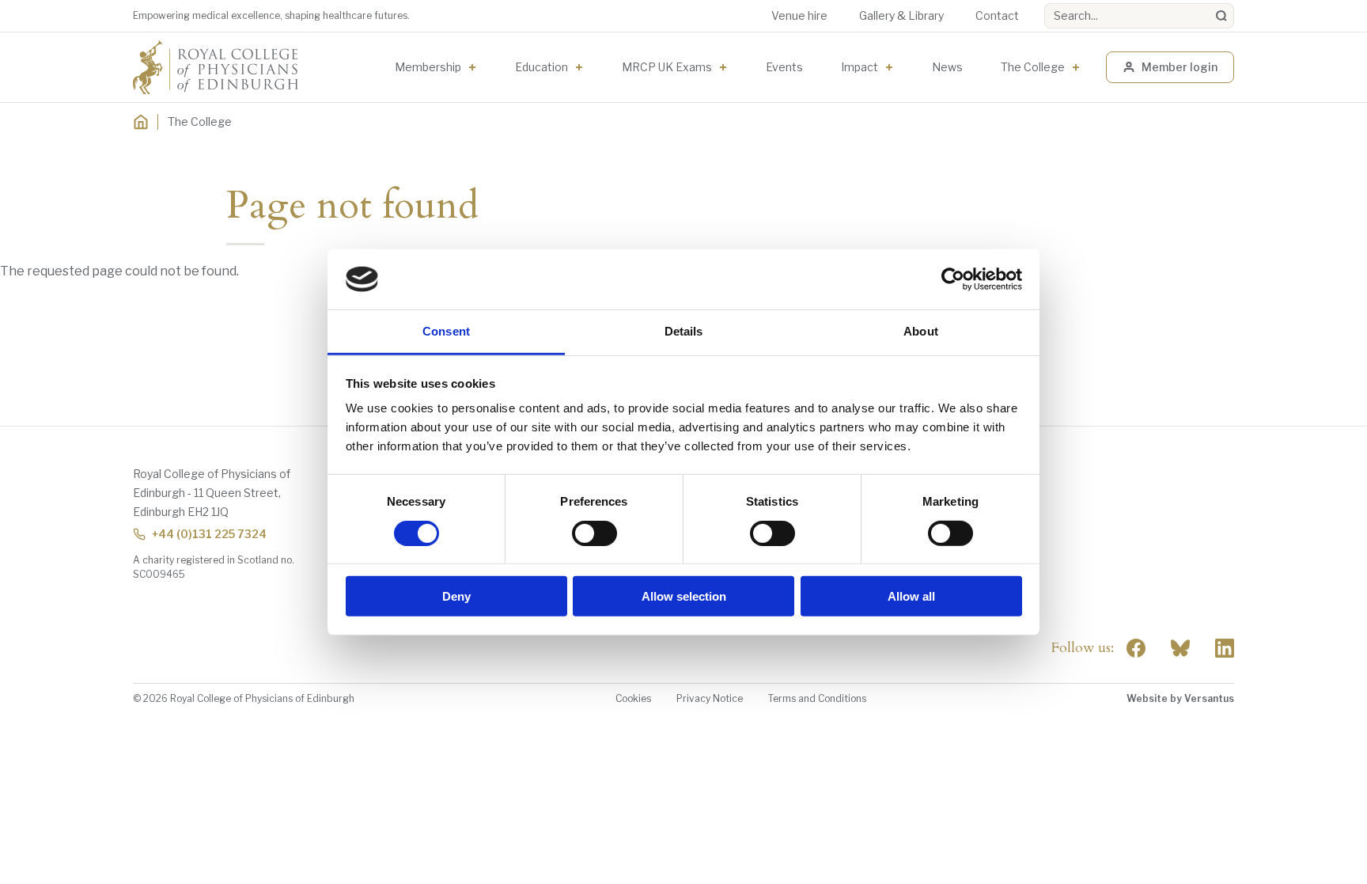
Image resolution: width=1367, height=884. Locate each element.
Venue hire (799, 15)
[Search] (1221, 15)
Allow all (911, 596)
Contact (997, 15)
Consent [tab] (446, 331)
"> (1180, 648)
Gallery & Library (901, 15)
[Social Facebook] (1136, 648)
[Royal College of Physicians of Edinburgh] (215, 67)
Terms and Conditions (817, 698)
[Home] (141, 122)
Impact (859, 67)
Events (784, 67)
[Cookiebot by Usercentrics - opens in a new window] (953, 279)
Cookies (633, 698)
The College (1033, 67)
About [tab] (920, 331)
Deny (456, 596)
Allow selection (684, 596)
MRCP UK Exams (667, 67)
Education (541, 67)
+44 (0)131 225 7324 (209, 534)
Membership (428, 67)
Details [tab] (684, 331)
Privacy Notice (709, 698)
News (947, 67)
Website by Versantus (1180, 698)
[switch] (594, 532)
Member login (1179, 67)
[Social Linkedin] (1224, 648)
